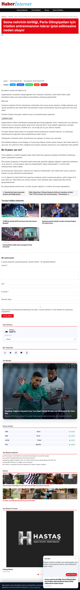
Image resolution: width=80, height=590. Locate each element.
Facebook (20, 84)
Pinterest (44, 84)
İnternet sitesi (6, 299)
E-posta (5, 292)
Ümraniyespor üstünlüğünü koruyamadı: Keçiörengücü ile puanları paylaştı (26, 456)
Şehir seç (8, 335)
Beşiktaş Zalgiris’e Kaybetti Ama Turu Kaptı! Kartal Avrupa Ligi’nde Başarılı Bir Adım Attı (30, 460)
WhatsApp (29, 84)
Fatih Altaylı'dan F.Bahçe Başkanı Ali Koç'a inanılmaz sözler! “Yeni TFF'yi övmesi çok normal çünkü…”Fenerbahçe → (51, 193)
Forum (47, 10)
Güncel (10, 16)
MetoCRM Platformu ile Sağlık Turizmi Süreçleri (18, 462)
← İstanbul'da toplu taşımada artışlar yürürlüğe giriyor (13, 193)
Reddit (37, 84)
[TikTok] (27, 353)
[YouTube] (21, 353)
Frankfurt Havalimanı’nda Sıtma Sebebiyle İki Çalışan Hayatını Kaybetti (25, 464)
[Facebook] (5, 353)
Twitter (13, 84)
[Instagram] (16, 353)
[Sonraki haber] (74, 366)
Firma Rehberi (36, 10)
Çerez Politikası (58, 10)
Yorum (4, 265)
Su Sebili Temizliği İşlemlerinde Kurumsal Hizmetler (19, 458)
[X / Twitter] (10, 353)
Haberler (4, 16)
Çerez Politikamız (34, 587)
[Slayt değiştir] (36, 574)
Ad (3, 284)
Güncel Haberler (22, 10)
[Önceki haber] (70, 366)
